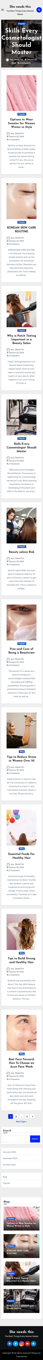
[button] (38, 43)
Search (7, 1131)
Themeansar (21, 1356)
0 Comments (25, 63)
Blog (22, 752)
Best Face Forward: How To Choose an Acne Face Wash (21, 1063)
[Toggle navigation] (2, 10)
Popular (21, 24)
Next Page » (21, 1121)
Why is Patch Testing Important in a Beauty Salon (21, 339)
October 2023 (9, 1165)
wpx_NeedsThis (17, 60)
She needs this (20, 6)
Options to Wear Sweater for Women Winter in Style (21, 123)
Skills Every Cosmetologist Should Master (21, 448)
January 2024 (9, 1152)
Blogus (35, 1353)
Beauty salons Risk (21, 552)
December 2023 (10, 1158)
